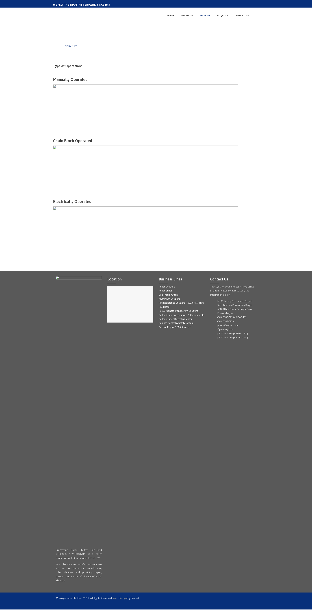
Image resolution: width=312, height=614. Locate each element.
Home (57, 45)
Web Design (120, 598)
